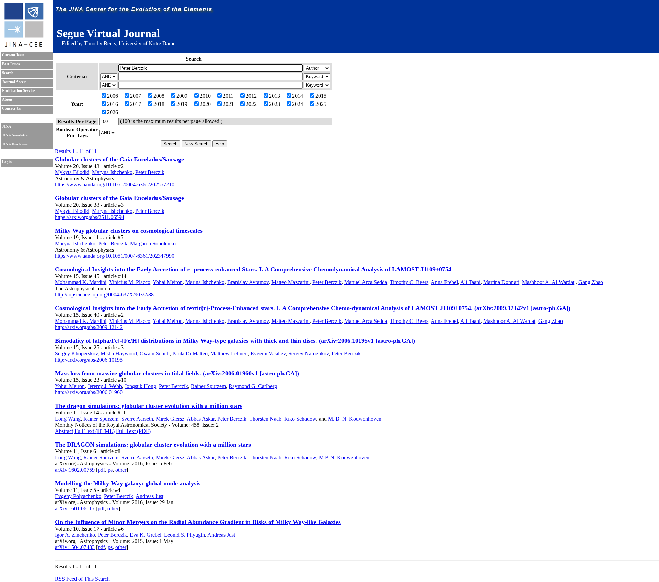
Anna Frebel (444, 282)
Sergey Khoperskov (76, 353)
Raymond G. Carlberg (253, 386)
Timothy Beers (100, 43)
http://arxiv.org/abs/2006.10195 (89, 360)
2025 (320, 104)
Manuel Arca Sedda (365, 282)
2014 (297, 96)
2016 (112, 104)
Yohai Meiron (168, 282)
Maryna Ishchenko (112, 172)
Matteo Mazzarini (290, 282)
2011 (228, 96)
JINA (6, 126)
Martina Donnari (501, 282)
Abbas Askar (201, 419)
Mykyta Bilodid (72, 172)
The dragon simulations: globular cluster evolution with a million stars (148, 405)
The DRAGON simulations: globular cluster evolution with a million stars (153, 444)
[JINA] (23, 45)
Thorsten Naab (265, 419)
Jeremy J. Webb (105, 386)
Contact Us (11, 108)
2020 (205, 104)
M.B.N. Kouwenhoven (344, 457)
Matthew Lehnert (229, 353)
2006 (112, 96)
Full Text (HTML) (94, 431)
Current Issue (13, 55)
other (120, 470)
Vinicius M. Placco (129, 282)
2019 (181, 104)
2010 (205, 96)
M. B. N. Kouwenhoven (354, 419)
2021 (228, 104)
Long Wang (68, 419)
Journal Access (14, 82)
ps (110, 470)
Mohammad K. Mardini (80, 282)
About (7, 99)
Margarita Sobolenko (153, 243)
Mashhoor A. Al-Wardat (509, 321)
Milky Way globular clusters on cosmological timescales (129, 230)
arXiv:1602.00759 (75, 470)
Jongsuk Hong (140, 386)
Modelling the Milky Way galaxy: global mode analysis (127, 483)
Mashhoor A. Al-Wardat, (549, 282)
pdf (101, 470)
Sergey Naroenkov (308, 353)
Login (7, 162)
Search (7, 73)
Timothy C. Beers (409, 282)
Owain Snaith (155, 353)
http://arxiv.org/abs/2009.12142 (89, 327)
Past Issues (11, 64)
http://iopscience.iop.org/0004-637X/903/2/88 (104, 295)
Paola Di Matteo (190, 353)
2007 (135, 96)
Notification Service (18, 91)
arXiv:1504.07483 (75, 547)
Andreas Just (149, 496)
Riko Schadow (300, 419)
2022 (251, 104)
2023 (274, 104)
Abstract (64, 431)
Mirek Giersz (170, 419)
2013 (274, 96)
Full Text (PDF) (133, 431)
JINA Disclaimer (15, 144)
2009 (181, 96)
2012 (251, 96)
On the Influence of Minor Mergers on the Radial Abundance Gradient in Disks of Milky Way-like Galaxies (198, 522)
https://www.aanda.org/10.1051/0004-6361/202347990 (114, 256)
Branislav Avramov (248, 282)
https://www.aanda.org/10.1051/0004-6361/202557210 (114, 184)
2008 (158, 96)
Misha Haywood (119, 353)
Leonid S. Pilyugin (184, 535)
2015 (320, 96)
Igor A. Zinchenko (75, 535)
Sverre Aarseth (137, 419)
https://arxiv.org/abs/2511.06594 (89, 217)
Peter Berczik (149, 172)
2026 (112, 112)
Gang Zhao (590, 282)
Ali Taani (470, 282)
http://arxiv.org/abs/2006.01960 (89, 392)
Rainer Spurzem (208, 386)
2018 (158, 104)
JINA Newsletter (15, 135)
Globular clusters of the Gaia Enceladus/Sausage (119, 159)
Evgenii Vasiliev (268, 353)
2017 (135, 104)
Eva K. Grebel (145, 535)
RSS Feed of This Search (82, 579)
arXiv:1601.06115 (74, 508)
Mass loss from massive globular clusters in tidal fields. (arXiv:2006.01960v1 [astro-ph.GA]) (177, 373)
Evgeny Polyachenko (78, 496)
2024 (297, 104)
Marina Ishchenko (204, 282)
